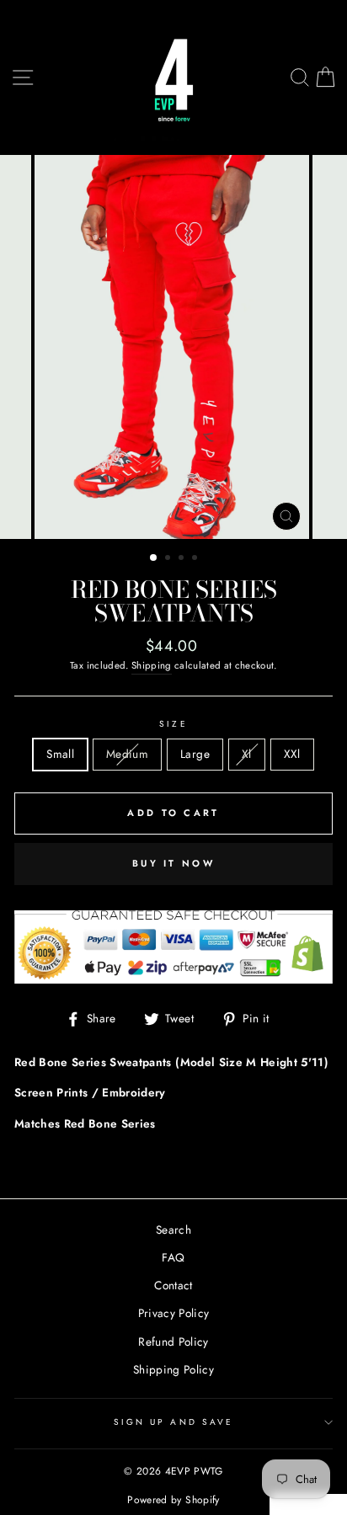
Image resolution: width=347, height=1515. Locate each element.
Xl (247, 753)
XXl (292, 753)
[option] (173, 347)
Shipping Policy (173, 1369)
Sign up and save (173, 1422)
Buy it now (173, 863)
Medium (127, 753)
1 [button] (154, 558)
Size (173, 723)
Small (60, 753)
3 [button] (183, 559)
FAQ (173, 1257)
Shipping (151, 665)
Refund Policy (173, 1341)
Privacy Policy (174, 1312)
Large (195, 753)
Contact (173, 1285)
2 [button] (169, 559)
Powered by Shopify (173, 1499)
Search (173, 1229)
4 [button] (196, 559)
